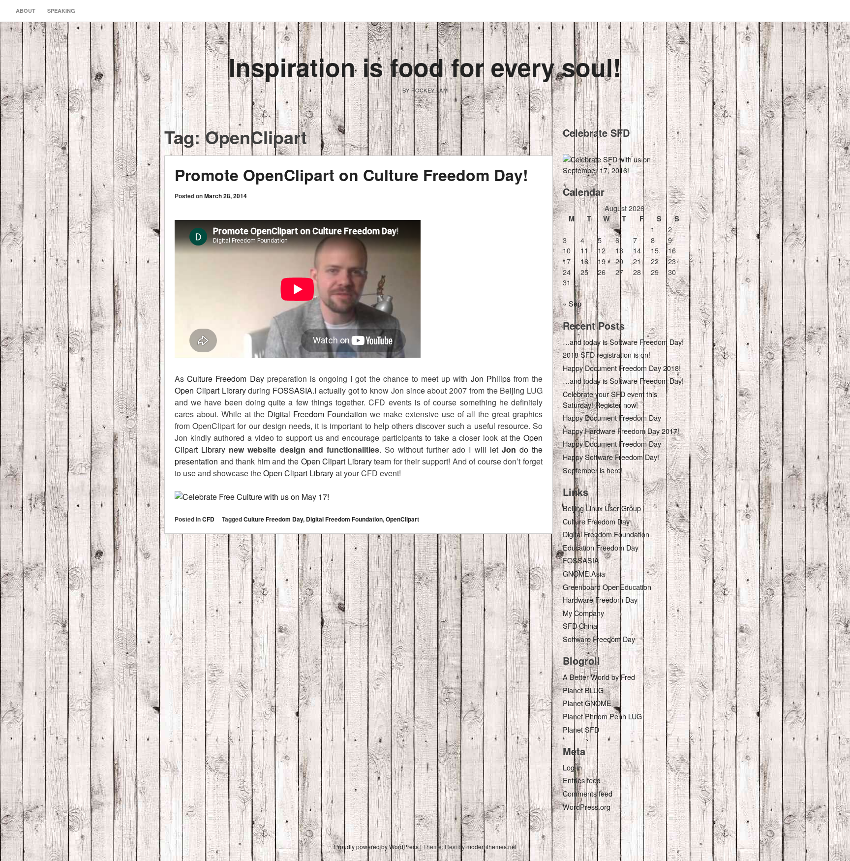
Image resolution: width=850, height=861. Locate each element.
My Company (583, 613)
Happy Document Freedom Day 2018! (622, 368)
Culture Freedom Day (225, 378)
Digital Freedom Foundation (317, 414)
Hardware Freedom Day (600, 599)
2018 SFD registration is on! (606, 354)
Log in (572, 767)
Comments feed (587, 793)
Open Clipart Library (210, 390)
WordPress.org (586, 806)
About (25, 10)
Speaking (61, 10)
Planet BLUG (583, 690)
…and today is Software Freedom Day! (623, 342)
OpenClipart (402, 519)
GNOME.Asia (584, 573)
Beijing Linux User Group (602, 508)
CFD (208, 519)
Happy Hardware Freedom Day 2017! (621, 431)
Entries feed (582, 780)
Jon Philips (491, 378)
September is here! (593, 470)
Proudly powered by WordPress (376, 846)
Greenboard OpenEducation (607, 587)
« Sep (572, 303)
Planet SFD (581, 729)
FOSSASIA (292, 390)
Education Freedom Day (600, 547)
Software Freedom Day (599, 639)
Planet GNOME (587, 703)
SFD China (580, 625)
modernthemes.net (491, 846)
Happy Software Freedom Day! (611, 457)
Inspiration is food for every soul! (425, 66)
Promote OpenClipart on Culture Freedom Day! (351, 174)
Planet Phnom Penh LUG (602, 716)
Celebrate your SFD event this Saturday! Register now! (610, 399)
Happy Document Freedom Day (612, 417)
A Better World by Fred (599, 677)
